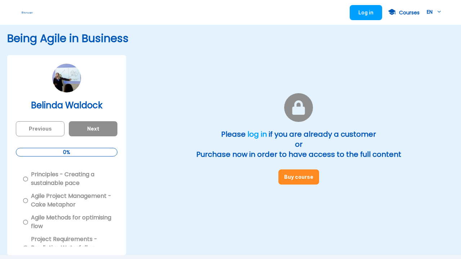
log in (257, 134)
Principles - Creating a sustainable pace (62, 178)
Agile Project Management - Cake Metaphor (71, 200)
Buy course (301, 179)
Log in (370, 14)
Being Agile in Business (68, 38)
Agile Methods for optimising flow (71, 221)
